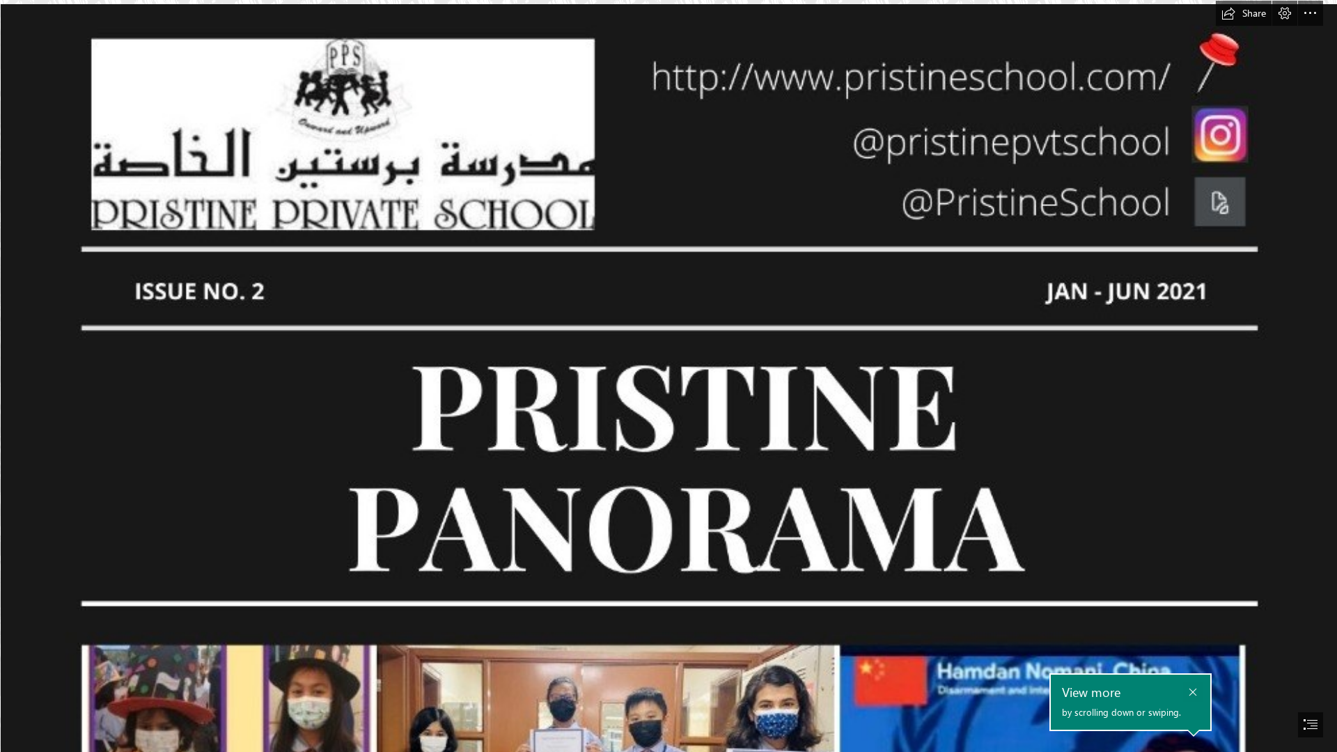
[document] (668, 376)
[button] (1244, 13)
